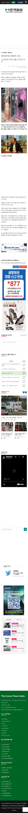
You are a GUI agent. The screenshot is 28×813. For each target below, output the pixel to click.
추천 (16, 266)
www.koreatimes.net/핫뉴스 (10, 260)
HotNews (14, 631)
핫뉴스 (10, 52)
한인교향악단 (5, 746)
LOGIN (3, 2)
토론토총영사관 (6, 781)
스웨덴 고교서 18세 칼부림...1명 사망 (11, 417)
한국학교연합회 (6, 749)
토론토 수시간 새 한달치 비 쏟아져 (10, 385)
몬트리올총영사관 (7, 784)
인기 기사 (9, 619)
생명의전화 (5, 770)
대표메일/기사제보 (5, 705)
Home (5, 52)
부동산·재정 (5, 728)
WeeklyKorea (15, 623)
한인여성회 (5, 753)
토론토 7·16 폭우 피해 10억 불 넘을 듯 (10, 381)
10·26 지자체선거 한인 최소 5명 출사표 (6, 434)
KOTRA (4, 791)
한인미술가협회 (6, 756)
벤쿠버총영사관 (6, 786)
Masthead (4, 719)
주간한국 (4, 730)
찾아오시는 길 (5, 735)
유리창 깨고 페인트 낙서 (7, 373)
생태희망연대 (5, 772)
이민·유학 (4, 726)
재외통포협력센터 (7, 795)
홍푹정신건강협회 (7, 767)
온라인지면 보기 (6, 721)
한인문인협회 (5, 744)
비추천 (23, 266)
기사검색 (20, 2)
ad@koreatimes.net (18, 709)
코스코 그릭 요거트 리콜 (17, 640)
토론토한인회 (5, 751)
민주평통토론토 (6, 793)
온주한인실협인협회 (7, 758)
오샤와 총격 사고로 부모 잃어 (8, 369)
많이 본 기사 (19, 619)
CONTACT (8, 2)
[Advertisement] (14, 31)
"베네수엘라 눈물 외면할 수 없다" (20, 434)
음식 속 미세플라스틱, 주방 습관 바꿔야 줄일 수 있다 (18, 625)
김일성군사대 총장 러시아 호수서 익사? (11, 377)
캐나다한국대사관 (7, 788)
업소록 (4, 733)
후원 (13, 2)
